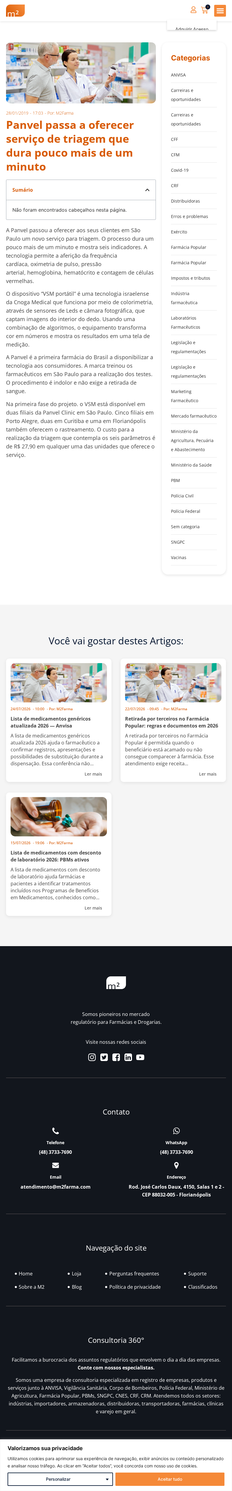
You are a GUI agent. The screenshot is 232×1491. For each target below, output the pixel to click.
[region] (116, 1465)
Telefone (55, 1142)
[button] (220, 11)
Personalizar (58, 1479)
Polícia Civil (182, 496)
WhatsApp (176, 1142)
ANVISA (178, 75)
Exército (179, 232)
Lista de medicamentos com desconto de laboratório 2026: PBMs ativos (56, 856)
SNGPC (178, 542)
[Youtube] (140, 1057)
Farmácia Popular (188, 247)
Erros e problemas (189, 216)
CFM (175, 155)
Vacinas (178, 557)
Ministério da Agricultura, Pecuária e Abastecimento (192, 440)
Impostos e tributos (190, 278)
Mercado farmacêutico (194, 416)
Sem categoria (185, 526)
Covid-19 (179, 170)
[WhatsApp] (176, 1131)
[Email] (55, 1165)
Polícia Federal (185, 511)
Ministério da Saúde (191, 465)
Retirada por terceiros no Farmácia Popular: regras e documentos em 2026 (171, 722)
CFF (174, 139)
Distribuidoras (185, 201)
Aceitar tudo (170, 1479)
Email (55, 1177)
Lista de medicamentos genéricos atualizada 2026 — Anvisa (51, 722)
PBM (175, 480)
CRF (175, 185)
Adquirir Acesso (191, 29)
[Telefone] (55, 1131)
